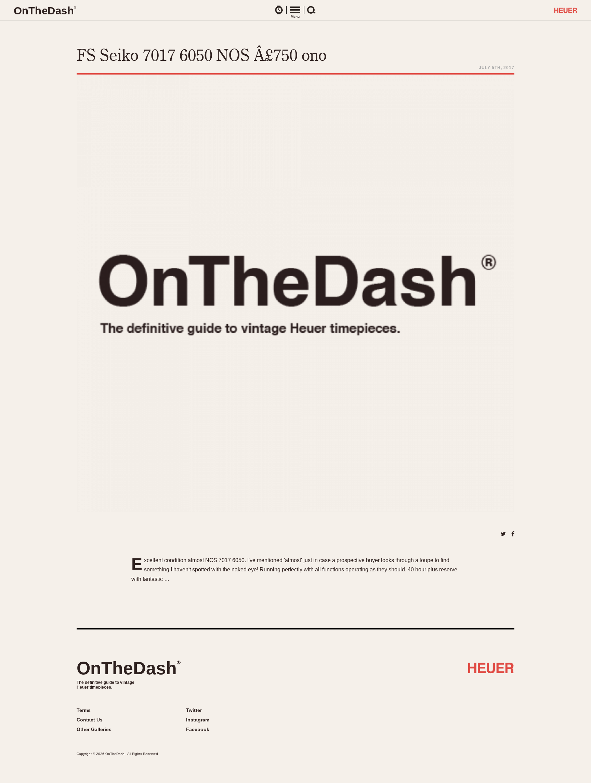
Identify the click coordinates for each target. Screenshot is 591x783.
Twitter (194, 710)
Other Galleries (94, 729)
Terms (84, 710)
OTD (45, 11)
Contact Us (90, 719)
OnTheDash (129, 668)
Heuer (491, 670)
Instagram (197, 719)
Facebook (197, 729)
